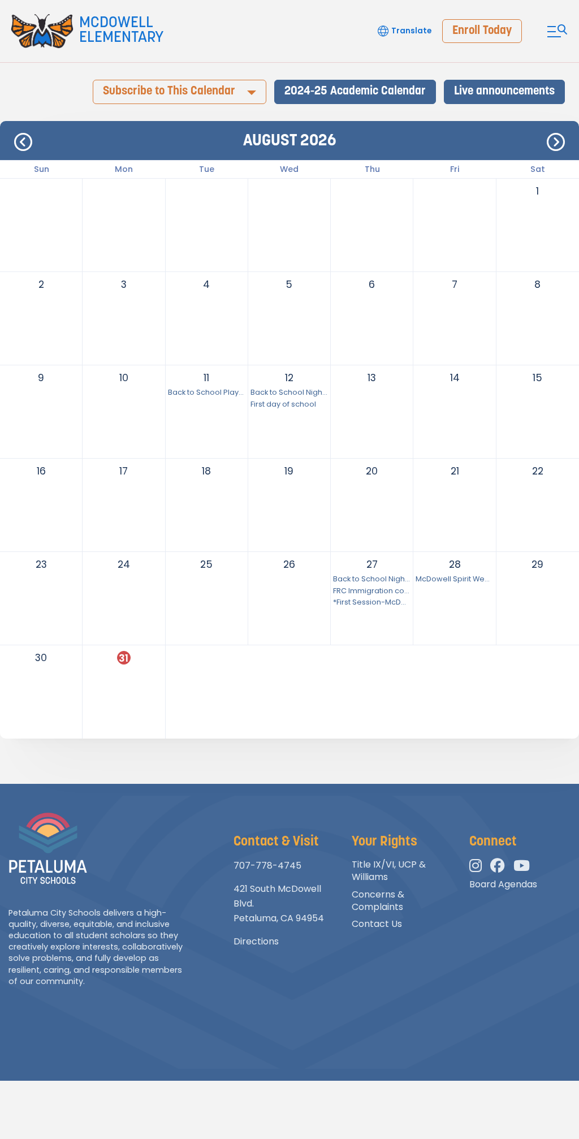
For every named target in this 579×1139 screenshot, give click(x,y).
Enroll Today (482, 31)
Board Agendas (503, 884)
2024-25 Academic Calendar (355, 91)
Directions (256, 941)
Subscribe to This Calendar (169, 91)
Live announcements (504, 91)
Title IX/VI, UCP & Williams (389, 870)
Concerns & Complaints (378, 900)
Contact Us (377, 923)
